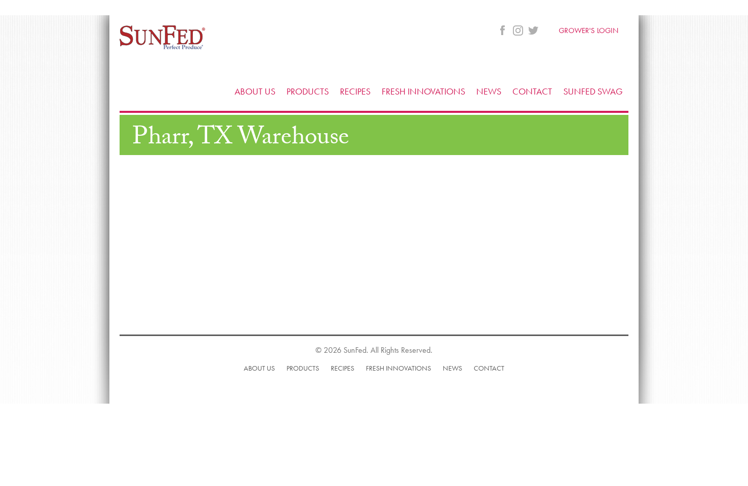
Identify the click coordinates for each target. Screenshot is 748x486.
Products (302, 368)
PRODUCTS (307, 91)
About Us (259, 368)
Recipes (342, 368)
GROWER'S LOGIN (588, 30)
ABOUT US (255, 91)
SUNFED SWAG (593, 91)
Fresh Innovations (398, 368)
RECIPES (355, 91)
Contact (489, 368)
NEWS (488, 91)
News (452, 368)
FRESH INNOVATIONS (423, 91)
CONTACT (532, 91)
